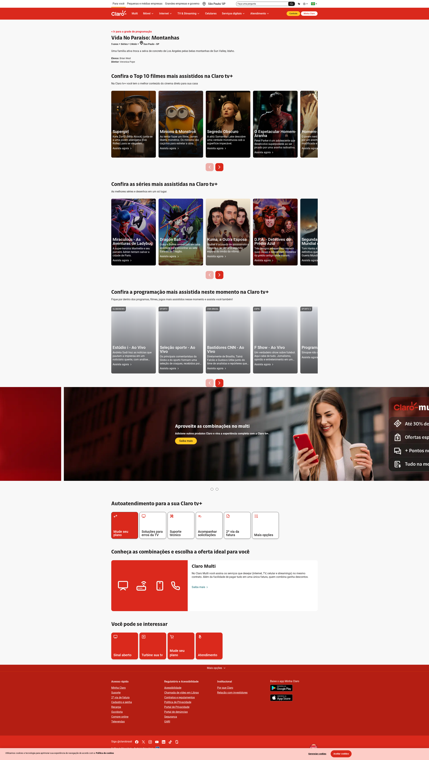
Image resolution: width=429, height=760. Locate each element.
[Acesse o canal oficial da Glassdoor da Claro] (177, 742)
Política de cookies (105, 753)
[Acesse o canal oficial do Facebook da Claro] (137, 742)
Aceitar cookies (341, 753)
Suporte (115, 692)
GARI (167, 721)
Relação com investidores (232, 692)
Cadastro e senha (121, 702)
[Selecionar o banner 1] (212, 489)
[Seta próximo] (219, 167)
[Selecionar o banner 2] (217, 489)
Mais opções (214, 668)
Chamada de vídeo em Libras (181, 692)
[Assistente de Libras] (299, 4)
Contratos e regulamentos (179, 697)
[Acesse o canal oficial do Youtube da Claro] (157, 742)
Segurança (170, 716)
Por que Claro (225, 687)
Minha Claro (309, 13)
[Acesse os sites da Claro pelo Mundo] (314, 4)
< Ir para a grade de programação (131, 31)
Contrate (293, 13)
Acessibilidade (172, 687)
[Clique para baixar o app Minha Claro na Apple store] (281, 698)
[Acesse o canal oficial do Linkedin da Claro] (164, 742)
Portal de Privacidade (176, 707)
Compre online (119, 716)
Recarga (116, 707)
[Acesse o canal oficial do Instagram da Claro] (150, 742)
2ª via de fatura (120, 697)
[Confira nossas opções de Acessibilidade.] (306, 4)
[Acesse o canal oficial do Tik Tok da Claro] (170, 742)
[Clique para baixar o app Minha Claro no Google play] (281, 688)
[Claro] (120, 13)
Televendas (118, 721)
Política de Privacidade (177, 702)
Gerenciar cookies (317, 753)
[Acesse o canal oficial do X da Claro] (143, 742)
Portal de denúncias (176, 711)
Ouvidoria (117, 711)
